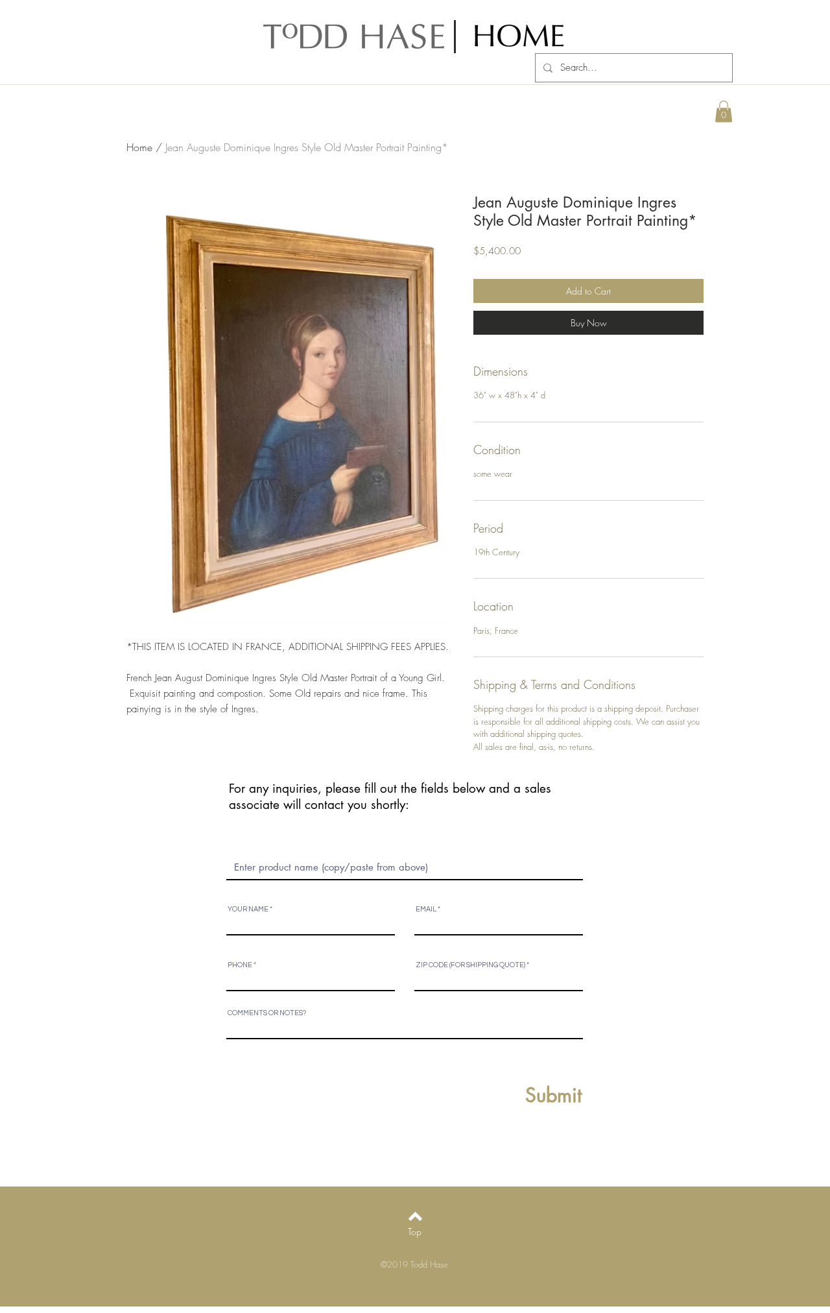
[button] (724, 111)
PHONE (240, 965)
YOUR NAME (248, 909)
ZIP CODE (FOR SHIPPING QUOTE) (470, 965)
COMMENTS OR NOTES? (267, 1013)
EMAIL (426, 909)
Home (139, 147)
